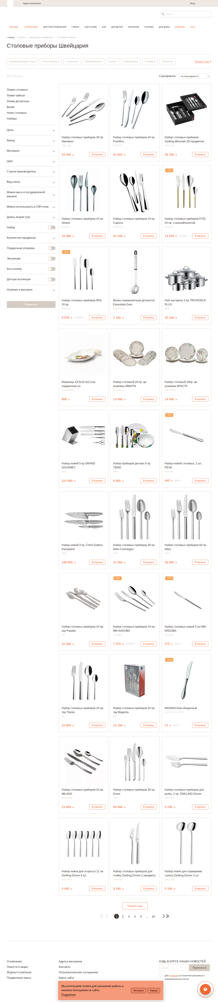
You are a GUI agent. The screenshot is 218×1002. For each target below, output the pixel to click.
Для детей (117, 27)
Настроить (138, 990)
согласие (173, 975)
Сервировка (31, 27)
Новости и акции (17, 966)
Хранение (133, 27)
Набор (11, 227)
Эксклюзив (13, 258)
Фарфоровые (93, 61)
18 (153, 916)
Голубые (150, 61)
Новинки (180, 27)
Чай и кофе (90, 27)
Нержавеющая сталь (22, 61)
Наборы (12, 118)
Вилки (10, 107)
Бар (104, 27)
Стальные (72, 61)
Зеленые (167, 61)
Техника (149, 27)
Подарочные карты (19, 977)
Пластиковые (50, 61)
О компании (14, 961)
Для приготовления (54, 27)
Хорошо (154, 990)
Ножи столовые (17, 112)
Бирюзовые (130, 61)
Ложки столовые (17, 89)
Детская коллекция (19, 279)
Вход (192, 3)
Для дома (164, 27)
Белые (112, 61)
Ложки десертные (18, 101)
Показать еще (135, 906)
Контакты (65, 966)
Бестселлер (14, 268)
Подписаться (199, 967)
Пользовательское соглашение (78, 972)
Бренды (13, 27)
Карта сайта (66, 977)
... (147, 916)
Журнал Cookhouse (19, 972)
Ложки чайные (16, 95)
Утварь (75, 27)
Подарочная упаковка (21, 248)
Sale (192, 27)
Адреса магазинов (32, 3)
